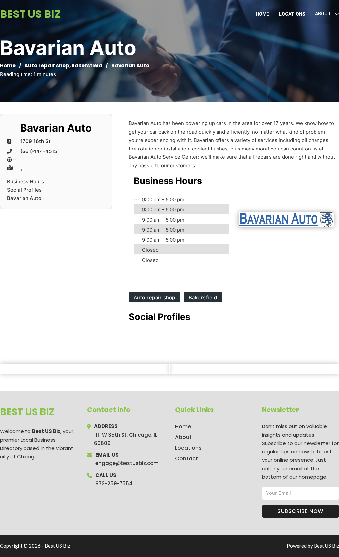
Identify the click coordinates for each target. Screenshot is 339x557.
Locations (292, 14)
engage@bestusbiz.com (127, 463)
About (183, 437)
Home (262, 14)
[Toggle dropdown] (336, 14)
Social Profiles (24, 190)
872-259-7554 (114, 483)
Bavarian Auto (24, 198)
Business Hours (25, 181)
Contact (186, 458)
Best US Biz (30, 13)
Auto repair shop (46, 65)
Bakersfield (87, 65)
